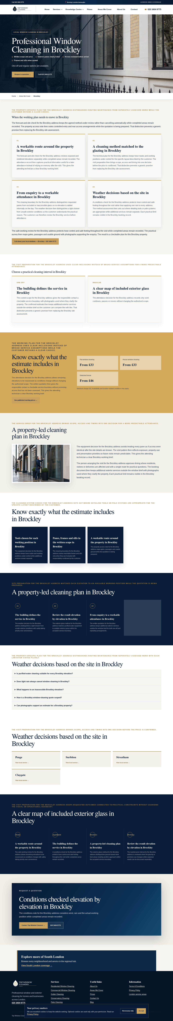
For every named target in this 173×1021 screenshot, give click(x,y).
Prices (89, 9)
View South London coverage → (36, 965)
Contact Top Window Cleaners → (33, 925)
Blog (92, 1002)
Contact (134, 9)
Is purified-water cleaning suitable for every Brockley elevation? (45, 674)
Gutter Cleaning (57, 994)
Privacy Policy (134, 990)
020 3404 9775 (19, 2)
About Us (121, 9)
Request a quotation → (23, 74)
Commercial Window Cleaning (63, 990)
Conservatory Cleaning (60, 998)
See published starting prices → (25, 400)
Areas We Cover (104, 9)
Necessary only (128, 1011)
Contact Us (94, 998)
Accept (141, 1011)
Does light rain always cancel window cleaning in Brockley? (43, 681)
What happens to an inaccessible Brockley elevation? (40, 690)
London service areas (137, 994)
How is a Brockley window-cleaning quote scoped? (39, 698)
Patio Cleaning (57, 1002)
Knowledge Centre (74, 9)
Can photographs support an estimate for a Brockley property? (44, 706)
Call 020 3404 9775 (45, 74)
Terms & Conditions (137, 986)
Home (47, 9)
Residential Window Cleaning (62, 986)
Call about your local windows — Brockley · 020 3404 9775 (35, 241)
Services (56, 9)
